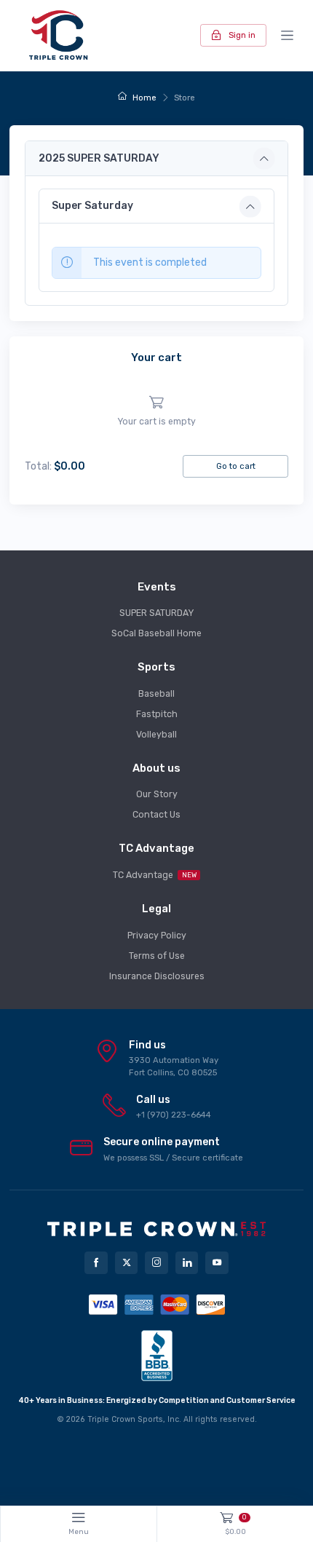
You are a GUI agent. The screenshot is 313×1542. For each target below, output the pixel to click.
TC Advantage (155, 875)
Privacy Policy (156, 935)
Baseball (156, 694)
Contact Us (156, 815)
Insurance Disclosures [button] (157, 976)
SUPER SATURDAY (156, 613)
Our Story (157, 794)
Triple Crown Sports (125, 1419)
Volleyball (156, 735)
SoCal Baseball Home (156, 633)
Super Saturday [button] (92, 205)
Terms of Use (157, 956)
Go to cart (235, 466)
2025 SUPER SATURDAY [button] (99, 158)
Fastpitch (157, 714)
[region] (156, 411)
